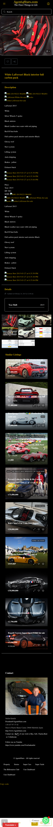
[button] (8, 62)
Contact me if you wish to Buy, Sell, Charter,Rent (26, 734)
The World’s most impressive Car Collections (28, 471)
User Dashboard (29, 769)
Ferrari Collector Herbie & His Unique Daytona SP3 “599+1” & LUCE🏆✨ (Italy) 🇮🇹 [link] (25, 482)
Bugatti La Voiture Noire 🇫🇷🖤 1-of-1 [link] (24, 581)
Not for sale (40, 506)
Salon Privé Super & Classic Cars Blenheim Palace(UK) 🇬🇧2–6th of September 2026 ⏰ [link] (22, 554)
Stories (16, 764)
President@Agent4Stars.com (15, 721)
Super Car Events (23, 437)
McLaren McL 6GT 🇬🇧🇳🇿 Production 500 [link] (26, 396)
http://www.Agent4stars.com (15, 730)
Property (7, 764)
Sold (8, 471)
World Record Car (38, 437)
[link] (26, 518)
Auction (13, 437)
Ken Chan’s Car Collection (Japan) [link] (23, 523)
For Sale (41, 602)
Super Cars (27, 764)
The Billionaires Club (11, 769)
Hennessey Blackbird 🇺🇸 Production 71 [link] (25, 612)
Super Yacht (39, 764)
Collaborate (12, 737)
